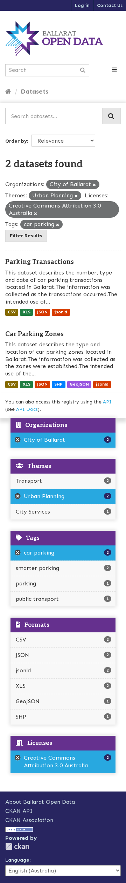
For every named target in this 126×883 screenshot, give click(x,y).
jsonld (60, 312)
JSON (42, 312)
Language (17, 860)
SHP (58, 384)
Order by (16, 141)
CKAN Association (29, 820)
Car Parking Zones (34, 334)
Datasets (34, 91)
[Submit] (111, 116)
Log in (82, 5)
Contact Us (109, 5)
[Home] (8, 91)
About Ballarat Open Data (40, 802)
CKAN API (19, 811)
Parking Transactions (39, 262)
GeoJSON (79, 384)
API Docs (27, 409)
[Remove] (94, 185)
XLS (26, 312)
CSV (12, 312)
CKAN (17, 846)
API (107, 402)
